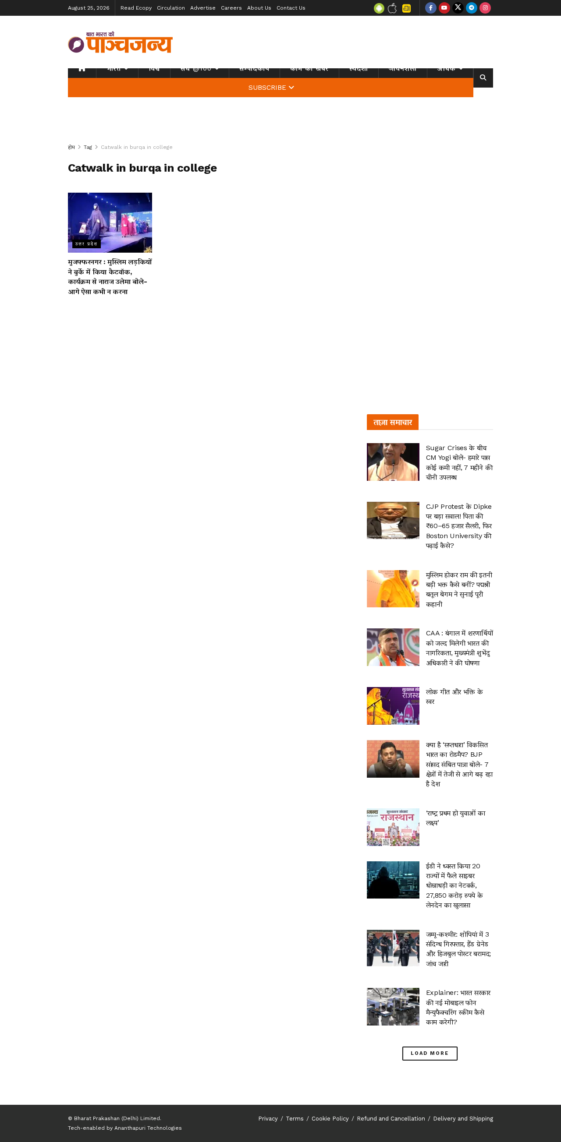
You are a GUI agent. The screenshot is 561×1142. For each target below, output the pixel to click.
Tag (88, 147)
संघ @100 (196, 68)
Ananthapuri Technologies (148, 1128)
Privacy (268, 1118)
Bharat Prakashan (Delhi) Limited (117, 1118)
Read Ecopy (136, 8)
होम (71, 147)
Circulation (171, 8)
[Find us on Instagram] (485, 8)
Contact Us (291, 8)
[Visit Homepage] (120, 42)
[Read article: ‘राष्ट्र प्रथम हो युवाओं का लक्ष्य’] (393, 827)
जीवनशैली (403, 68)
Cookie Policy (330, 1118)
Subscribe (267, 88)
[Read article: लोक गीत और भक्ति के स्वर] (393, 706)
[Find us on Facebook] (431, 8)
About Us (259, 8)
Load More (430, 1053)
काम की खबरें (309, 68)
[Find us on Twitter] (458, 8)
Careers (231, 8)
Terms (295, 1118)
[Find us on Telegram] (471, 8)
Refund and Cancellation (391, 1118)
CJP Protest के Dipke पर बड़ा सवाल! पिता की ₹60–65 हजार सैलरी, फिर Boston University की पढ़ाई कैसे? (459, 526)
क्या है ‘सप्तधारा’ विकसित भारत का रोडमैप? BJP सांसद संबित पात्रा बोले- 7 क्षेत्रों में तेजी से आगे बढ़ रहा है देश (459, 764)
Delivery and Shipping (463, 1118)
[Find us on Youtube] (444, 8)
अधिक (446, 68)
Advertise (203, 8)
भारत (114, 68)
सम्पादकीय (254, 68)
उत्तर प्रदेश (86, 243)
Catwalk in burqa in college (137, 147)
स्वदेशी (358, 68)
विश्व (154, 68)
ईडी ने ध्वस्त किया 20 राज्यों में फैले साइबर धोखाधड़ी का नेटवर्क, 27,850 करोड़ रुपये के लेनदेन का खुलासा (454, 885)
